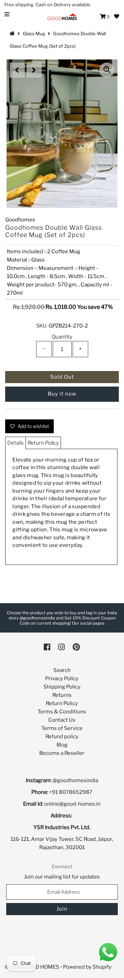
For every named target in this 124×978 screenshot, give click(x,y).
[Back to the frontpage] (13, 33)
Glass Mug (34, 33)
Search (62, 670)
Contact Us (61, 720)
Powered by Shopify (87, 967)
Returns (62, 695)
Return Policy (43, 443)
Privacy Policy (62, 678)
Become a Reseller (61, 753)
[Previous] (17, 70)
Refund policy (62, 736)
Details (15, 443)
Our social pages (88, 623)
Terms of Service (62, 728)
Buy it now (62, 394)
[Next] (34, 70)
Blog (62, 745)
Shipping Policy (62, 687)
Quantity (62, 337)
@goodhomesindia (75, 780)
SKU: (42, 326)
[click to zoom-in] (106, 70)
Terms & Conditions (62, 712)
